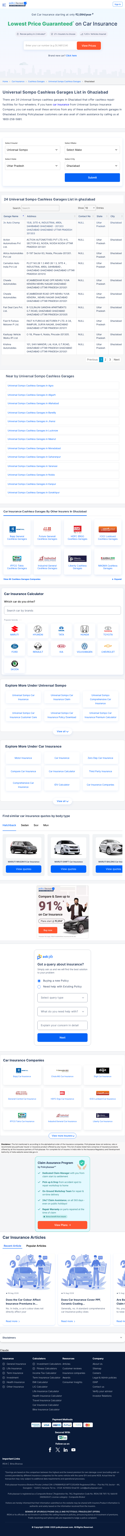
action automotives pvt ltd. (12, 243)
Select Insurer (11, 143)
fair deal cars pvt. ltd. (13, 309)
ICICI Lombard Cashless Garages (108, 537)
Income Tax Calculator (44, 1373)
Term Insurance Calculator (46, 1377)
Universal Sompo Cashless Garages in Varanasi (32, 466)
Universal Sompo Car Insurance (23, 697)
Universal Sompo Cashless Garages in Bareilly (32, 412)
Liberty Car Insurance (102, 1121)
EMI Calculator (40, 1382)
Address (31, 216)
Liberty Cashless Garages (78, 567)
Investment (13, 1377)
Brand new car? (62, 55)
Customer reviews (72, 1368)
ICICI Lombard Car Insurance (103, 1099)
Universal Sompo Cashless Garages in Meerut (32, 439)
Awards (66, 1377)
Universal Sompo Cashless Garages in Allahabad (33, 403)
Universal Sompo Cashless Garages (64, 81)
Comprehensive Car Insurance (23, 784)
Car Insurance (18, 81)
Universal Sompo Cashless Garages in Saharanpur (34, 456)
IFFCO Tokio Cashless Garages (17, 567)
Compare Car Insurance (23, 771)
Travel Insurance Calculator (47, 1400)
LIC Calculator (40, 1386)
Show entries (91, 207)
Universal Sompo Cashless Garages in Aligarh (32, 394)
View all (61, 731)
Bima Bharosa (16, 1464)
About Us (97, 1363)
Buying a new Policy (56, 980)
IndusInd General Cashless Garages (47, 567)
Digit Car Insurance (102, 1076)
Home (5, 81)
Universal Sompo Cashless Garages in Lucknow (33, 430)
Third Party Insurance (100, 771)
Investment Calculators (49, 1363)
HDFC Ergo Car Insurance (62, 1099)
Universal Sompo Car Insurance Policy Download (62, 715)
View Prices (89, 45)
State (99, 216)
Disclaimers (9, 1337)
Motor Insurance (23, 758)
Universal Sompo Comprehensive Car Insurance (100, 699)
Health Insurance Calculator (47, 1395)
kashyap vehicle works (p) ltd (12, 336)
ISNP (95, 1382)
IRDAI (4, 1464)
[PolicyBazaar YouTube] (73, 1449)
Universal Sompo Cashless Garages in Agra (30, 385)
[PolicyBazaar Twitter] (58, 1449)
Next (117, 359)
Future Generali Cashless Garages (47, 537)
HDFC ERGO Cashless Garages (77, 537)
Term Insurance (15, 1373)
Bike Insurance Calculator (46, 1409)
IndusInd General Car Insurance (62, 1121)
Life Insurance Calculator (46, 1391)
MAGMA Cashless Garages (107, 567)
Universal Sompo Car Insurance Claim (62, 697)
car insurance (61, 104)
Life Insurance (14, 1368)
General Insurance (16, 1363)
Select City (70, 159)
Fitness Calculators (47, 1368)
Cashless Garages (36, 81)
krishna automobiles (9, 346)
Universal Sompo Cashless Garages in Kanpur (32, 484)
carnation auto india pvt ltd (11, 265)
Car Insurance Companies (100, 784)
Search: (17, 208)
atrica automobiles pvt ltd (13, 255)
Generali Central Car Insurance (22, 1099)
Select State (10, 159)
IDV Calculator (61, 784)
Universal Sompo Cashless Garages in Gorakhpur (34, 492)
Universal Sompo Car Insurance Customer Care (23, 715)
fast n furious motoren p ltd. (11, 322)
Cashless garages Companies (26, 579)
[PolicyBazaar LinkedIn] (65, 1449)
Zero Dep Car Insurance (100, 758)
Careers (97, 1373)
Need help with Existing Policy (62, 986)
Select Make (70, 143)
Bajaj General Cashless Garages (17, 537)
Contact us (98, 1386)
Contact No (84, 216)
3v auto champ (11, 222)
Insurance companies (73, 1373)
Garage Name (11, 216)
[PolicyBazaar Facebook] (50, 1449)
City (113, 216)
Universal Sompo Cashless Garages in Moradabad (34, 448)
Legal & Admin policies (105, 1377)
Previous (92, 359)
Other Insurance (15, 1386)
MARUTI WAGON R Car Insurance (23, 861)
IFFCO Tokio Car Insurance (22, 1121)
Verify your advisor (102, 1391)
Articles (66, 1363)
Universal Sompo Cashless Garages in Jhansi (31, 421)
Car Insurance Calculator (62, 771)
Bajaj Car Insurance (22, 1076)
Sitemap (97, 1368)
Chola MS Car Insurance (62, 1076)
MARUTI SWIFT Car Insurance (69, 861)
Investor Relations (102, 1395)
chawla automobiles (9, 282)
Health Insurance (16, 1382)
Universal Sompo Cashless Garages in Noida (31, 474)
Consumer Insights (72, 1382)
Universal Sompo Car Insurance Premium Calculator (100, 715)
